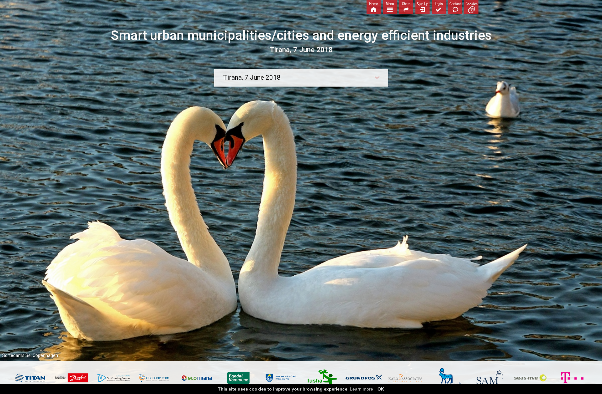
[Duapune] (155, 378)
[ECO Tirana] (196, 378)
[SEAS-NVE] (530, 378)
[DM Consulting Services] (113, 378)
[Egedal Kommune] (238, 378)
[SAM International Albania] (488, 378)
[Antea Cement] (30, 378)
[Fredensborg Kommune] (280, 378)
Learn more (361, 388)
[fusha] (322, 378)
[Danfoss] (71, 378)
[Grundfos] (363, 378)
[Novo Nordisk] (447, 378)
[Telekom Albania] (572, 378)
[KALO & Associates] (405, 378)
